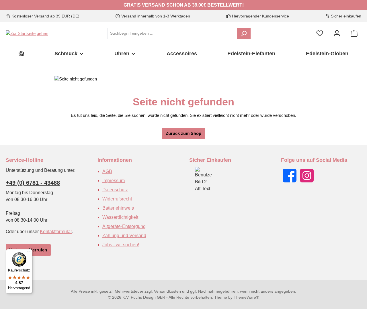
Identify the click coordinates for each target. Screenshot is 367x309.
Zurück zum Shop (183, 133)
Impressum (113, 180)
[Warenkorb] (354, 33)
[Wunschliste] (320, 33)
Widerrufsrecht (117, 198)
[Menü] (29, 252)
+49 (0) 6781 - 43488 (33, 183)
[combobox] (172, 33)
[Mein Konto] (337, 33)
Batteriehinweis (118, 208)
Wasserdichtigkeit (120, 217)
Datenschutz (115, 189)
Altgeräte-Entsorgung (124, 226)
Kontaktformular (56, 231)
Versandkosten (167, 291)
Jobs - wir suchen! (120, 244)
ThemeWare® (246, 297)
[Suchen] (244, 33)
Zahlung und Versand (124, 235)
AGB (107, 171)
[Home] (21, 53)
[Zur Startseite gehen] (27, 33)
